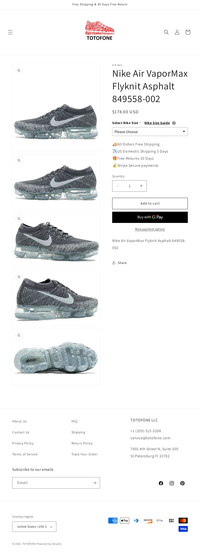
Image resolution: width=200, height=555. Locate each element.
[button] (10, 32)
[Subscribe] (94, 483)
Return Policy (82, 443)
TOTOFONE (29, 543)
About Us (19, 421)
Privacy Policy (22, 443)
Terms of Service (25, 454)
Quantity (118, 176)
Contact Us (21, 432)
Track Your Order (84, 454)
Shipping (78, 432)
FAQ (74, 421)
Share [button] (122, 263)
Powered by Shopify (49, 543)
